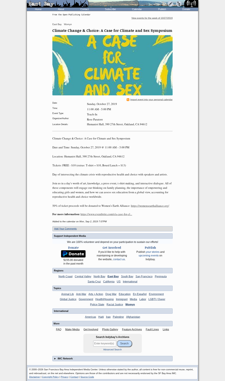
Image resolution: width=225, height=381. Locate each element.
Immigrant (121, 299)
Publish (162, 9)
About (61, 9)
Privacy (64, 377)
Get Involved (91, 329)
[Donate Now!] (73, 254)
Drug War (110, 294)
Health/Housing (104, 299)
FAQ (58, 329)
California (108, 281)
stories (152, 251)
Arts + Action (95, 294)
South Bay (127, 276)
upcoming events (149, 255)
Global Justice (68, 299)
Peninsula (161, 276)
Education (125, 294)
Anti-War (81, 294)
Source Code (87, 377)
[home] (57, 4)
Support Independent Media (70, 235)
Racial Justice (115, 304)
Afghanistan (133, 316)
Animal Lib (67, 294)
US (119, 281)
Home (38, 9)
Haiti (101, 316)
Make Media (72, 329)
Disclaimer (34, 377)
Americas (90, 316)
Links (166, 329)
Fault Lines (152, 329)
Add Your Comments (65, 228)
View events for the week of (152, 18)
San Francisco (144, 276)
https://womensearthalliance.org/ (150, 206)
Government (86, 299)
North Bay (99, 276)
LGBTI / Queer (156, 299)
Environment (156, 294)
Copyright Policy (50, 377)
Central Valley (83, 276)
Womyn (68, 24)
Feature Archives (132, 329)
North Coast (65, 276)
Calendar (137, 9)
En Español (140, 294)
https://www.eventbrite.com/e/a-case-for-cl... (106, 214)
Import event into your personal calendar (151, 99)
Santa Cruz (94, 281)
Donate (186, 9)
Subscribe (110, 9)
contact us (119, 259)
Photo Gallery (110, 329)
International (130, 281)
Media (133, 299)
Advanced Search (112, 349)
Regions (58, 270)
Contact (84, 9)
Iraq (108, 316)
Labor (142, 299)
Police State (97, 304)
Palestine (118, 316)
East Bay (57, 24)
